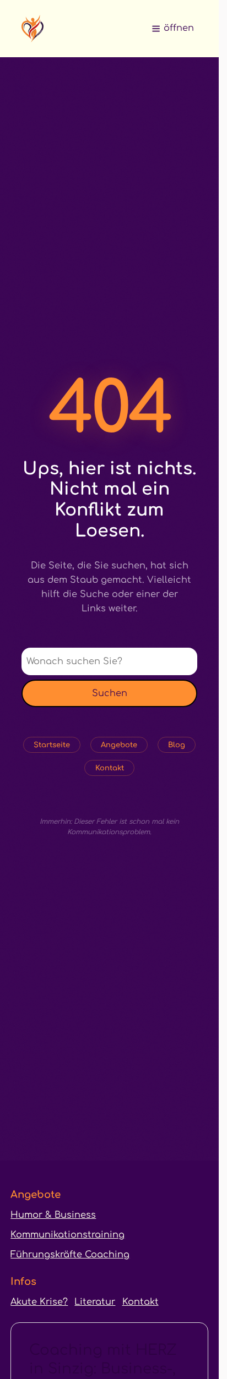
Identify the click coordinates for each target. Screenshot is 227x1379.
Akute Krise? (39, 1302)
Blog (176, 745)
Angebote (119, 745)
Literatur (94, 1302)
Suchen (109, 693)
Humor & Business (53, 1215)
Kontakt (109, 768)
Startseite (52, 745)
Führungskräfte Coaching (69, 1255)
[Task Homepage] (32, 28)
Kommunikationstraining (67, 1235)
